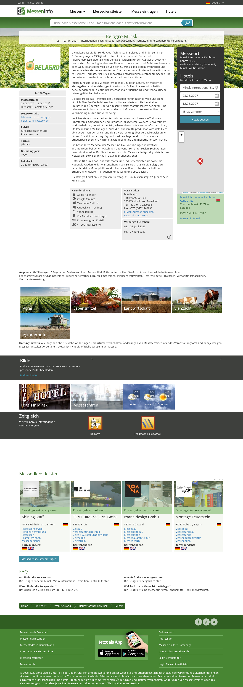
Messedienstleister (108, 11)
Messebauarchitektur (137, 537)
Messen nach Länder (32, 638)
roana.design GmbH (141, 517)
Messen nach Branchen (34, 632)
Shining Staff (33, 517)
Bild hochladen (29, 375)
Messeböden (183, 540)
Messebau (130, 528)
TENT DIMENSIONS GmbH (95, 517)
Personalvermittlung (34, 531)
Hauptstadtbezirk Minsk (93, 606)
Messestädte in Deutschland (37, 645)
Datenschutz (166, 632)
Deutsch (217, 2)
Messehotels (27, 664)
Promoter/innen (31, 537)
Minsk (119, 606)
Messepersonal (31, 540)
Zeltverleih (79, 540)
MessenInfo (35, 11)
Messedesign (132, 540)
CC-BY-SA (220, 192)
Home (24, 606)
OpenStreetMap (203, 192)
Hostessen (28, 534)
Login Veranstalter (170, 657)
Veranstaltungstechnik (86, 531)
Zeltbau (77, 528)
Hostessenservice (32, 528)
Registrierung (35, 2)
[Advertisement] (121, 259)
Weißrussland (62, 606)
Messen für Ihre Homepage (175, 645)
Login (20, 2)
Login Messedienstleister (174, 664)
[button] (200, 161)
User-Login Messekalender (175, 651)
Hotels (171, 11)
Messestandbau (133, 531)
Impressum (165, 638)
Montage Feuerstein (192, 517)
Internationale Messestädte (36, 651)
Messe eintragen (144, 11)
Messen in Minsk (190, 218)
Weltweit (41, 606)
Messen (76, 11)
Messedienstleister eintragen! (39, 559)
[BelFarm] (95, 423)
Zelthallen (79, 537)
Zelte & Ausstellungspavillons (90, 534)
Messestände (132, 534)
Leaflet (186, 192)
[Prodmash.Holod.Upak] (148, 423)
